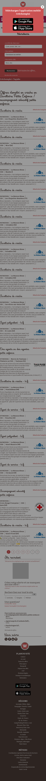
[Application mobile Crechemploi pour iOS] (23, 27)
